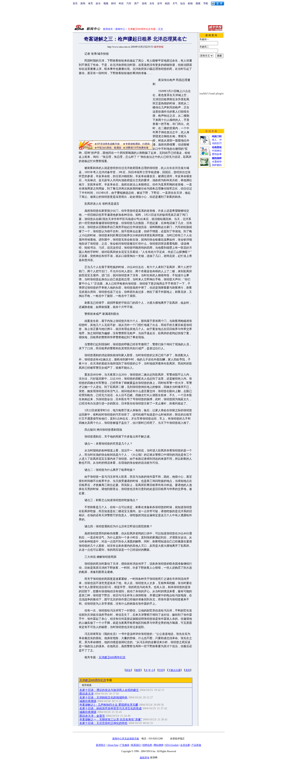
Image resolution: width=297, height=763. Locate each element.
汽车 (128, 3)
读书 (159, 3)
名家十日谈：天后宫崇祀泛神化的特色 (103, 723)
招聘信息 (147, 745)
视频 (105, 3)
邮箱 (190, 3)
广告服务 (125, 745)
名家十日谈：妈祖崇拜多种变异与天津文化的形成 (110, 708)
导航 (205, 3)
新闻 (82, 3)
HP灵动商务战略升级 (108, 143)
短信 (182, 3)
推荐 (138, 670)
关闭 (187, 670)
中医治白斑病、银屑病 (109, 147)
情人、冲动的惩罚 (217, 140)
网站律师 (158, 745)
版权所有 (145, 757)
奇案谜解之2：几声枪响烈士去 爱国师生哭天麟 (108, 704)
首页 (75, 3)
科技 (121, 3)
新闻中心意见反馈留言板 (125, 738)
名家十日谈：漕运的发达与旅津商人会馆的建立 (109, 690)
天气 (175, 3)
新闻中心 (120, 29)
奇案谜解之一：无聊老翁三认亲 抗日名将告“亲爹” (110, 719)
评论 (128, 670)
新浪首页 (108, 29)
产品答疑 (196, 745)
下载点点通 (174, 670)
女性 (152, 3)
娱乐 (98, 3)
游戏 (144, 3)
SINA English (172, 745)
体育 (90, 3)
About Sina (112, 745)
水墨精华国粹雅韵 (217, 161)
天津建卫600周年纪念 (112, 657)
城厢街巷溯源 (87, 701)
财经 (113, 3)
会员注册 (185, 745)
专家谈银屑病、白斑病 (137, 143)
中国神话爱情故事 (217, 151)
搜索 (198, 3)
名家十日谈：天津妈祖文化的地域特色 (103, 697)
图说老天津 (86, 693)
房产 (136, 3)
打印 (161, 670)
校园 (167, 3)
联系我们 (136, 745)
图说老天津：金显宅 (92, 715)
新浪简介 (101, 745)
